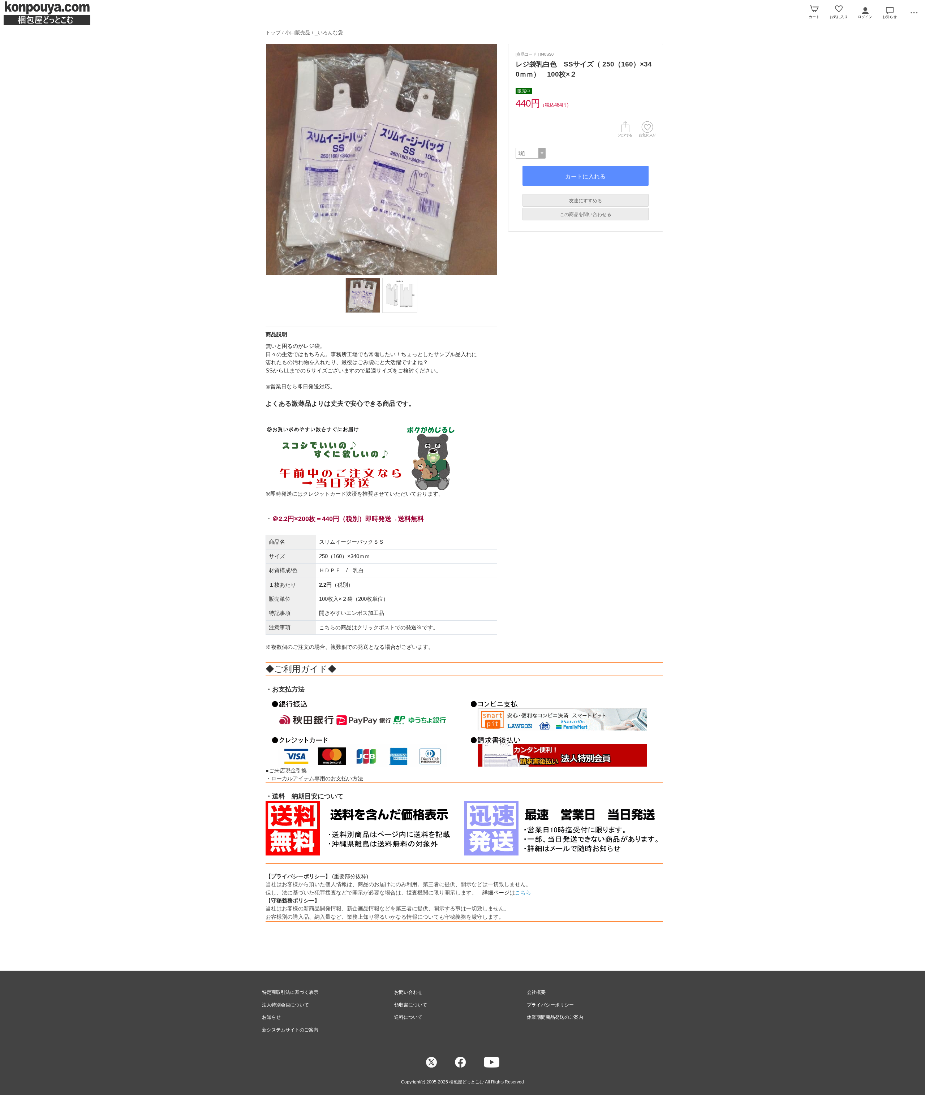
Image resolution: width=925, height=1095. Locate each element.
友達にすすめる (585, 200)
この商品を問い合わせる (585, 214)
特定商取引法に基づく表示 (290, 992)
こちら (523, 892)
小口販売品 (297, 32)
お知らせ (271, 1017)
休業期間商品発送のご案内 (555, 1017)
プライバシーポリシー (550, 1005)
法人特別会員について (285, 1005)
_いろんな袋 (329, 32)
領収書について (410, 1005)
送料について (408, 1017)
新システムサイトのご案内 (290, 1030)
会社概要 (536, 992)
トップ (273, 32)
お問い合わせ (408, 992)
